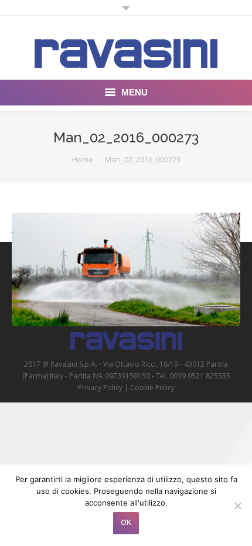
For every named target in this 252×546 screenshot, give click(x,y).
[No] (237, 505)
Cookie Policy (152, 388)
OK (126, 522)
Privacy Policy (100, 388)
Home (82, 159)
